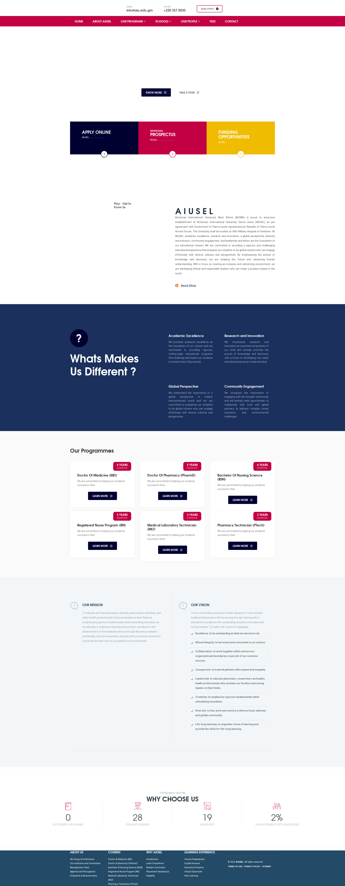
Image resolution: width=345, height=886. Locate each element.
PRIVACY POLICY (252, 866)
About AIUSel (102, 21)
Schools (162, 21)
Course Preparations (194, 859)
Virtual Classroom (193, 871)
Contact (231, 21)
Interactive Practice (194, 867)
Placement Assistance (157, 871)
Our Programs (132, 21)
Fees (212, 21)
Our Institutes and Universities (85, 863)
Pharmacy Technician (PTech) (123, 884)
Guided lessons (192, 863)
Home (79, 21)
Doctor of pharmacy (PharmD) (123, 863)
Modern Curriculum (155, 867)
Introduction (152, 859)
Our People (189, 21)
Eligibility (150, 876)
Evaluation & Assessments (83, 876)
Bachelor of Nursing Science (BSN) (125, 867)
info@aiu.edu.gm (139, 10)
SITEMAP (266, 866)
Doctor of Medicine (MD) (120, 859)
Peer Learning (191, 876)
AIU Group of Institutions (82, 859)
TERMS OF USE (235, 866)
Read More (188, 285)
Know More (83, 92)
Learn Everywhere (155, 863)
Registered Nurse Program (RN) (123, 871)
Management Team (79, 867)
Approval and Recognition (82, 871)
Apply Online (207, 9)
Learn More (101, 496)
